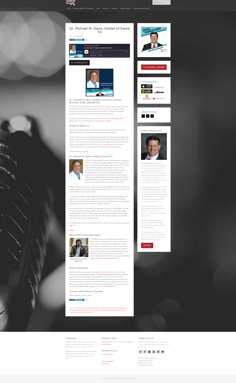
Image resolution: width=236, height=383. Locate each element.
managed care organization (101, 310)
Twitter (90, 295)
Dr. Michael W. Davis (85, 310)
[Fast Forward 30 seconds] (100, 52)
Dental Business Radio (81, 308)
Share (100, 55)
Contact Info (84, 151)
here (118, 258)
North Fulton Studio (92, 308)
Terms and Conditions (107, 361)
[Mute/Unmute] (91, 52)
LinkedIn (71, 230)
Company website (74, 151)
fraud (92, 310)
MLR (119, 310)
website (108, 204)
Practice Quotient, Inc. (108, 272)
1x (97, 52)
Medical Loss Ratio (113, 310)
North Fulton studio (92, 121)
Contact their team (107, 144)
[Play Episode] (86, 52)
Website (71, 295)
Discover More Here (107, 354)
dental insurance (116, 308)
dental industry (107, 308)
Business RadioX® (105, 121)
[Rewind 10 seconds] (93, 52)
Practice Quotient (97, 253)
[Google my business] (149, 351)
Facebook (84, 295)
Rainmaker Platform (128, 378)
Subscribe (93, 55)
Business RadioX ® (79, 3)
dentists (77, 310)
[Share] (83, 40)
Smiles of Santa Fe (88, 312)
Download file (80, 62)
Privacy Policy (105, 364)
